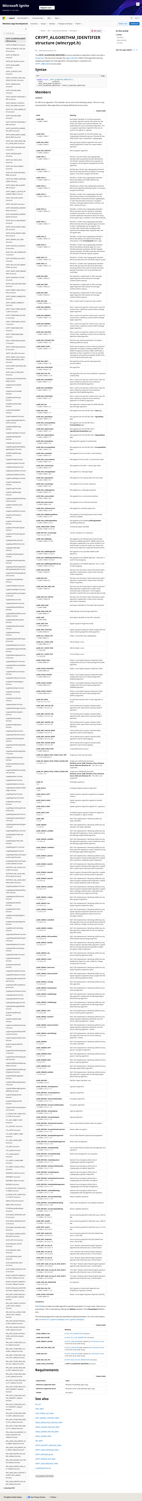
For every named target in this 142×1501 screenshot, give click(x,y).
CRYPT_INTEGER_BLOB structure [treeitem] (13, 155)
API (49, 31)
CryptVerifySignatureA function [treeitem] (13, 1096)
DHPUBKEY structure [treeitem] (13, 1177)
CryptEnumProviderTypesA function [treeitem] (15, 529)
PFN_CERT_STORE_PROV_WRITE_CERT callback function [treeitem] (16, 1414)
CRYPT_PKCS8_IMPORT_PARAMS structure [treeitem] (16, 234)
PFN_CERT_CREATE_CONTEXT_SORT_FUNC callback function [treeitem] (16, 1305)
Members (120, 37)
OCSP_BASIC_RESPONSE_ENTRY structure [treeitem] (16, 1216)
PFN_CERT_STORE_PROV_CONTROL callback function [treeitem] (15, 1350)
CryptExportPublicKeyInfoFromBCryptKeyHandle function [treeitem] (16, 568)
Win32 (43, 31)
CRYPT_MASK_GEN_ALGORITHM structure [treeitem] (15, 186)
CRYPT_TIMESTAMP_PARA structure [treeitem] (14, 335)
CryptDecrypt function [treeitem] (13, 443)
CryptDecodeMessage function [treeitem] (13, 428)
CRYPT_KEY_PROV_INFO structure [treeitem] (14, 161)
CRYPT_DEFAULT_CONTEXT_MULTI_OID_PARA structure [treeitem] (15, 104)
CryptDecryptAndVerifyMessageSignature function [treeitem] (15, 448)
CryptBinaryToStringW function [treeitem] (13, 405)
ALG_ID (38, 1404)
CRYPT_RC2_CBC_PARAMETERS (76, 1337)
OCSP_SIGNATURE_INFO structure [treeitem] (14, 1264)
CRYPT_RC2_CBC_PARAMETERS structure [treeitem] (16, 253)
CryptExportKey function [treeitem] (14, 540)
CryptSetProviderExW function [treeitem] (13, 966)
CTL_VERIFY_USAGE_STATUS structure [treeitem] (15, 1168)
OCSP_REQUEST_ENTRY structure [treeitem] (14, 1245)
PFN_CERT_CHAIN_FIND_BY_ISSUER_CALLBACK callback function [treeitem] (15, 1296)
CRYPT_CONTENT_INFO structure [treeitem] (14, 72)
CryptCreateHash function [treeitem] (15, 416)
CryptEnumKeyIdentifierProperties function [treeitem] (16, 500)
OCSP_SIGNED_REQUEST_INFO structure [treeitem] (16, 1270)
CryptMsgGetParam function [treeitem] (16, 831)
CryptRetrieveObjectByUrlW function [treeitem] (15, 923)
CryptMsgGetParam (43, 1468)
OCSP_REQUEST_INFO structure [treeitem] (13, 1251)
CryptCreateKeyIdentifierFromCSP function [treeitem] (15, 421)
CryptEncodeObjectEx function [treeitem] (13, 483)
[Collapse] (26, 29)
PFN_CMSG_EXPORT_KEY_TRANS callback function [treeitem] (16, 1461)
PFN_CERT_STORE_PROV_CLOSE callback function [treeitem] (16, 1343)
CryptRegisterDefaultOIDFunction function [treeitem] (16, 891)
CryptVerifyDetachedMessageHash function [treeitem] (16, 1064)
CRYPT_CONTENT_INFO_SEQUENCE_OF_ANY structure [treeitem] (15, 79)
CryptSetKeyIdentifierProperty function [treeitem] (16, 939)
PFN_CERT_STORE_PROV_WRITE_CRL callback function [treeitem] (16, 1421)
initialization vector (97, 1341)
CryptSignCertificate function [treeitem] (16, 991)
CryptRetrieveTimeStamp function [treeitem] (14, 929)
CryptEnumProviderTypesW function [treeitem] (15, 535)
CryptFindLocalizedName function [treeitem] (14, 580)
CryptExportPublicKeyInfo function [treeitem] (15, 555)
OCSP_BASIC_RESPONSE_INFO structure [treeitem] (15, 1222)
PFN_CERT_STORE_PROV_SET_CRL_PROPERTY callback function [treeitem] (16, 1398)
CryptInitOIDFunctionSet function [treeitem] (14, 759)
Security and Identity (60, 31)
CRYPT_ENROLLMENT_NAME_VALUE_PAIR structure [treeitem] (16, 136)
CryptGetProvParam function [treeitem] (16, 678)
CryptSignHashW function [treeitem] (15, 999)
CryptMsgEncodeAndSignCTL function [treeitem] (15, 819)
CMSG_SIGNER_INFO (43, 1436)
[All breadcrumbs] (37, 31)
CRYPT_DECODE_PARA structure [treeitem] (13, 91)
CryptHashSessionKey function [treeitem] (13, 719)
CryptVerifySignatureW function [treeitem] (14, 1102)
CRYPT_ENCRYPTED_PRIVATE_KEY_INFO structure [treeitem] (16, 129)
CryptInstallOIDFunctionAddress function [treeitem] (15, 771)
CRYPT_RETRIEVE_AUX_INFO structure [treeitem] (15, 259)
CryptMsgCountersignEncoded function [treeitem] (15, 809)
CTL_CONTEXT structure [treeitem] (14, 1126)
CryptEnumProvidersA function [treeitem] (13, 516)
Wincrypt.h (73, 31)
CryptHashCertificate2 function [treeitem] (13, 699)
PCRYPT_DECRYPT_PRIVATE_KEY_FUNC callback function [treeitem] (16, 1276)
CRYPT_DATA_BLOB (72, 1341)
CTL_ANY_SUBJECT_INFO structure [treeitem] (14, 1121)
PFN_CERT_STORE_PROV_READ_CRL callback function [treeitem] (16, 1375)
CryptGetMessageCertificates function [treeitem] (16, 650)
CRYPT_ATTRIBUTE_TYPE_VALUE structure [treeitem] (15, 50)
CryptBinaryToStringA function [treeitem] (13, 398)
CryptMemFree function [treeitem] (14, 780)
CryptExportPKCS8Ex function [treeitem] (13, 549)
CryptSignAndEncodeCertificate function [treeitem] (15, 979)
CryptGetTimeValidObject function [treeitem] (14, 683)
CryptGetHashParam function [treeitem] (13, 633)
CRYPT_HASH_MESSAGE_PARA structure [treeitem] (15, 148)
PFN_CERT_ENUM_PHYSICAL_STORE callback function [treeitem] (16, 1322)
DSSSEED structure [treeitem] (12, 1184)
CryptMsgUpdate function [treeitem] (15, 851)
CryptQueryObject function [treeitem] (15, 886)
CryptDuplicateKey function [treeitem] (15, 475)
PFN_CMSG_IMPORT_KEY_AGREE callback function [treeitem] (15, 1482)
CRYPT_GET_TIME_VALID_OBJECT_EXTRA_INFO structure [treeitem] (15, 142)
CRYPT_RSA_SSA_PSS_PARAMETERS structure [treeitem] (15, 266)
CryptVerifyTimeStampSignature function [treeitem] (16, 1108)
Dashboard (134, 24)
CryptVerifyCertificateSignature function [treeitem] (16, 1051)
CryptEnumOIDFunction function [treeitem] (14, 506)
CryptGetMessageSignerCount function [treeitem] (15, 656)
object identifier (72, 58)
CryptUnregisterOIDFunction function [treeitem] (16, 1039)
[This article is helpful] (134, 50)
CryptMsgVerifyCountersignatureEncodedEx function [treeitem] (16, 862)
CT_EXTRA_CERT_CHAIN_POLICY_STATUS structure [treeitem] (16, 1115)
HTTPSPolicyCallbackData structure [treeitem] (14, 1209)
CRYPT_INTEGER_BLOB (44, 1454)
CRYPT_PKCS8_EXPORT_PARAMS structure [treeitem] (15, 228)
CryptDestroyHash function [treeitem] (15, 463)
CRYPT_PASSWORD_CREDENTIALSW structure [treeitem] (16, 215)
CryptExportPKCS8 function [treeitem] (15, 544)
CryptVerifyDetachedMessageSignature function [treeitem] (16, 1070)
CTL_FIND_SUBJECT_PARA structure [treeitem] (14, 1135)
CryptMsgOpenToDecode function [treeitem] (14, 835)
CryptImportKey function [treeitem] (14, 731)
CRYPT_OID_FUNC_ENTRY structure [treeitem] (14, 199)
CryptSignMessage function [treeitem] (15, 1002)
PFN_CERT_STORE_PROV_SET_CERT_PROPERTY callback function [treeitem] (16, 1389)
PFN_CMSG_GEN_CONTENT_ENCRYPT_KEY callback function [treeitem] (16, 1475)
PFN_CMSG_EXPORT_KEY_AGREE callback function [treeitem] (15, 1455)
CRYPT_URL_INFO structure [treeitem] (15, 353)
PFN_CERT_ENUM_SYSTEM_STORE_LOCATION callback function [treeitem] (15, 1336)
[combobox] (14, 33)
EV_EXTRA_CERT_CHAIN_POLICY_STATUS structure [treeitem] (16, 1196)
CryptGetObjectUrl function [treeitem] (15, 661)
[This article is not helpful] (136, 50)
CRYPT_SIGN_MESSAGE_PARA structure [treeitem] (16, 285)
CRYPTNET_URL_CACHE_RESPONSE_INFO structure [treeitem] (16, 881)
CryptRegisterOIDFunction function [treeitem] (15, 897)
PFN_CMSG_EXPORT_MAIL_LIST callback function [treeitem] (15, 1467)
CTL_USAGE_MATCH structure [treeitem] (12, 1155)
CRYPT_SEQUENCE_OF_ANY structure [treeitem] (15, 278)
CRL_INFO (39, 1441)
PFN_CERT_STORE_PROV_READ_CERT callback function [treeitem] (16, 1369)
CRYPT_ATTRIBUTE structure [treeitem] (15, 45)
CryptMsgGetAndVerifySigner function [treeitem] (16, 825)
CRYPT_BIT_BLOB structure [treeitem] (15, 61)
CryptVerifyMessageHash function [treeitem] (14, 1077)
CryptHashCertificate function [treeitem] (13, 693)
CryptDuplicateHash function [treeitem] (16, 471)
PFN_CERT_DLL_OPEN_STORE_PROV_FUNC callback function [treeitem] (16, 1314)
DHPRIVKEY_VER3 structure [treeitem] (15, 1173)
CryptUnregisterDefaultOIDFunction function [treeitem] (16, 1033)
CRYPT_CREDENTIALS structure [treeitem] (13, 85)
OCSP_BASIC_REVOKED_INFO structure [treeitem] (16, 1228)
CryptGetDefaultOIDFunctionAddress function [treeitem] (16, 615)
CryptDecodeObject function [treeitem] (16, 433)
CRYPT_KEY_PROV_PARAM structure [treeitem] (14, 167)
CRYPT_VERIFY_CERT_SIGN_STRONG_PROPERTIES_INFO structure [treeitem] (15, 359)
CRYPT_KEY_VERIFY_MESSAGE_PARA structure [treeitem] (16, 180)
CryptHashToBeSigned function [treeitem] (13, 726)
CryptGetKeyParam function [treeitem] (15, 645)
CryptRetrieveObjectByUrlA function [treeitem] (15, 916)
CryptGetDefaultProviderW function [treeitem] (15, 627)
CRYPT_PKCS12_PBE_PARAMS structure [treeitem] (16, 222)
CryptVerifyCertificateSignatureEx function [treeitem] (16, 1058)
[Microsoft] (3, 18)
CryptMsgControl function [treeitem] (15, 798)
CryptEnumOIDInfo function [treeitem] (15, 511)
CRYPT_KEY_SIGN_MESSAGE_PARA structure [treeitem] (15, 174)
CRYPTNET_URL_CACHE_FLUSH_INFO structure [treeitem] (16, 868)
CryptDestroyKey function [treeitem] (15, 467)
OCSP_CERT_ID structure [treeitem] (14, 1240)
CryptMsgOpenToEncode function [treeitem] (14, 842)
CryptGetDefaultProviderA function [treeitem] (15, 621)
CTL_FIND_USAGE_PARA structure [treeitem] (14, 1141)
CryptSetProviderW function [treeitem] (15, 971)
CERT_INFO (39, 1409)
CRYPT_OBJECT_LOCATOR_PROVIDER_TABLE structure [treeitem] (15, 193)
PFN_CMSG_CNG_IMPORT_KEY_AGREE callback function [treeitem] (16, 1442)
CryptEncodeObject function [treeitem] (15, 478)
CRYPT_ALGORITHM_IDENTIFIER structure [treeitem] (15, 40)
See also (120, 43)
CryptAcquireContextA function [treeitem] (13, 386)
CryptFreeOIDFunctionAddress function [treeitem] (16, 594)
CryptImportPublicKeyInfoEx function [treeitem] (15, 746)
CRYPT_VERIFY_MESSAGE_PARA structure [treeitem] (16, 367)
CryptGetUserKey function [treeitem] (15, 688)
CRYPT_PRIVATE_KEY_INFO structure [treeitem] (15, 240)
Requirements (122, 40)
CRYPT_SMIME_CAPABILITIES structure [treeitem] (16, 297)
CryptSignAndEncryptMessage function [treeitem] (15, 986)
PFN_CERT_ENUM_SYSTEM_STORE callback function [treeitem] (15, 1328)
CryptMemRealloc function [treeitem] (15, 784)
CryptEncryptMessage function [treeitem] (13, 493)
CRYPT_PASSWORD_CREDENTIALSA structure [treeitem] (16, 209)
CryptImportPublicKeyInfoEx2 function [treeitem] (15, 752)
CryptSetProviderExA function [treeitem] (13, 959)
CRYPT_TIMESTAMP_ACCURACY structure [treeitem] (15, 316)
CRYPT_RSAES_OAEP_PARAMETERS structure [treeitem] (16, 272)
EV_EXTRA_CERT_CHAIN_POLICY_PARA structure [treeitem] (16, 1189)
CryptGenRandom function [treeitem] (15, 603)
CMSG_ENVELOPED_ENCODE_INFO (48, 1422)
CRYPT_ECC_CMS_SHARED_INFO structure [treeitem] (16, 110)
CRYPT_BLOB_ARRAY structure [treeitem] (13, 66)
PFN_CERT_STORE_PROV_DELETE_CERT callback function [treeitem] (15, 1356)
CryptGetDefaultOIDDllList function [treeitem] (15, 608)
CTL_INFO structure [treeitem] (12, 1147)
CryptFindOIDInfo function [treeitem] (15, 586)
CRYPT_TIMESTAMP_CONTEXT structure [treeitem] (15, 323)
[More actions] (105, 31)
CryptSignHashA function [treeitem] (14, 995)
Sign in (137, 18)
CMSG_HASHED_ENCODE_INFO (47, 1427)
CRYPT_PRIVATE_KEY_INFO (45, 1459)
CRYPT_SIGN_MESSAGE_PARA (46, 1463)
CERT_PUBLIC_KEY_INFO (44, 1413)
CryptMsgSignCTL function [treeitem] (15, 847)
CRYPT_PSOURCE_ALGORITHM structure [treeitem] (15, 247)
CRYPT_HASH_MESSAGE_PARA (47, 1450)
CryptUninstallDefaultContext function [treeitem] (16, 1026)
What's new (123, 24)
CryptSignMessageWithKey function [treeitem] (15, 1007)
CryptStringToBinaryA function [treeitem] (13, 1014)
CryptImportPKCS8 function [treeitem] (15, 735)
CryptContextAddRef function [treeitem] (13, 411)
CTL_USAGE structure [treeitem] (13, 1150)
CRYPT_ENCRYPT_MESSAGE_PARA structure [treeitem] (16, 123)
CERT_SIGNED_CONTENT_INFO (47, 1418)
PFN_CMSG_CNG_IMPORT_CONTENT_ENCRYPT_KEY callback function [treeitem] (16, 1434)
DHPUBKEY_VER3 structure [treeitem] (15, 1181)
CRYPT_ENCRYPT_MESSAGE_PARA (48, 1445)
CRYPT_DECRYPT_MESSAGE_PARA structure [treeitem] (16, 98)
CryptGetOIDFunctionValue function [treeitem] (15, 673)
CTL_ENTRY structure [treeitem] (13, 1130)
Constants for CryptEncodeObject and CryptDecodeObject (61, 1319)
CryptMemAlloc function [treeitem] (14, 776)
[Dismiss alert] (138, 4)
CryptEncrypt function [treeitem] (13, 488)
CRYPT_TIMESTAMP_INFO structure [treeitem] (14, 329)
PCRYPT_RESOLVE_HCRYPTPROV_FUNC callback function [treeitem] (16, 1289)
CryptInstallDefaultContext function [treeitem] (15, 765)
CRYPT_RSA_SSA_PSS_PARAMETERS (78, 1360)
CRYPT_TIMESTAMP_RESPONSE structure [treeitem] (15, 348)
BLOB (39, 1306)
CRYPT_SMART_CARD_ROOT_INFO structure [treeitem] (16, 291)
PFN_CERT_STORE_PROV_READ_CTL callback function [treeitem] (16, 1381)
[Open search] (132, 18)
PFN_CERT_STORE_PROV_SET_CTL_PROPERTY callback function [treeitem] (16, 1406)
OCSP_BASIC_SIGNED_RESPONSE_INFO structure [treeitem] (16, 1235)
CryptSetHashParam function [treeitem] (16, 934)
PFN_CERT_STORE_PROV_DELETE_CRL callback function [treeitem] (15, 1362)
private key (39, 58)
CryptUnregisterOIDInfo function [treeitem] (14, 1045)
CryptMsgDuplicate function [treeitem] (15, 814)
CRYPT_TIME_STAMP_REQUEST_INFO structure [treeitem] (16, 310)
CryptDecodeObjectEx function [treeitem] (13, 438)
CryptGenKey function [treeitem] (13, 600)
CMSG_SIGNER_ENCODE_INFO (47, 1432)
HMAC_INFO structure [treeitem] (13, 1205)
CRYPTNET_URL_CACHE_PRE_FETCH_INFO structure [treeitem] (15, 875)
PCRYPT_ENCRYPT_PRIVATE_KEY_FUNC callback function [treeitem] (16, 1283)
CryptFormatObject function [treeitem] (15, 589)
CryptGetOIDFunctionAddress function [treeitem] (16, 666)
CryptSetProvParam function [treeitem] (15, 975)
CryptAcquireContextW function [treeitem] (14, 392)
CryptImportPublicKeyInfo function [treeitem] (15, 740)
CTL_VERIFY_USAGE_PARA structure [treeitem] (14, 1161)
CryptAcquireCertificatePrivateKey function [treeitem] (16, 380)
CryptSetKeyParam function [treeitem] (15, 944)
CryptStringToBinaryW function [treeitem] (13, 1020)
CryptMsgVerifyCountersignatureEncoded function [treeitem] (16, 856)
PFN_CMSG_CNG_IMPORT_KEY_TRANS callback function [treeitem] (16, 1448)
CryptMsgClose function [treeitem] (14, 794)
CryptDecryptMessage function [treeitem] (13, 454)
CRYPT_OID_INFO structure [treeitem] (15, 204)
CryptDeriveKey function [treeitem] (14, 459)
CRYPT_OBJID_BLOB (43, 64)
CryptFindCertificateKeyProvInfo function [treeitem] (16, 574)
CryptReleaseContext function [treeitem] (13, 910)
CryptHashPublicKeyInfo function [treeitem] (14, 713)
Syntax (119, 35)
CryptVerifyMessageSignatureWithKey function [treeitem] (16, 1089)
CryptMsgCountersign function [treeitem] (13, 803)
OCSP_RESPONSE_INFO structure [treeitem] (14, 1257)
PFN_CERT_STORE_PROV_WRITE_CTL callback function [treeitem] (16, 1427)
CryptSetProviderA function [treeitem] (15, 955)
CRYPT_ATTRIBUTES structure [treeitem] (12, 56)
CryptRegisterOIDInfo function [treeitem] (13, 904)
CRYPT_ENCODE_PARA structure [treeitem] (13, 117)
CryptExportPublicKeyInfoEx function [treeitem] (15, 561)
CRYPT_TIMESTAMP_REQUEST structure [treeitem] (15, 342)
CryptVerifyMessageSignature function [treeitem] (16, 1083)
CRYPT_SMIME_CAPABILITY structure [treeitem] (15, 304)
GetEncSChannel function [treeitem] (15, 1201)
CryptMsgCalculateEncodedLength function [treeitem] (16, 789)
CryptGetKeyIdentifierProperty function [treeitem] (16, 640)
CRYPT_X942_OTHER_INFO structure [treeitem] (15, 373)
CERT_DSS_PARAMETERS (74, 1334)
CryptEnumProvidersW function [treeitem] (14, 522)
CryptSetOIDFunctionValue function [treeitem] (15, 949)
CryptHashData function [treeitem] (14, 704)
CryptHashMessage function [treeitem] (16, 708)
